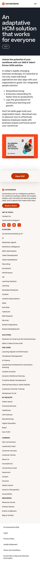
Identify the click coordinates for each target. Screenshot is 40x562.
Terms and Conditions (11, 550)
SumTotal (5, 307)
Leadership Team (9, 446)
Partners (5, 481)
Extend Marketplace (10, 329)
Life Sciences (7, 415)
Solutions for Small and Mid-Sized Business (19, 339)
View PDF (20, 176)
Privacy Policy (8, 539)
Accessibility (7, 494)
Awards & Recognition (10, 490)
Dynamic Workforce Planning (13, 376)
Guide (6, 47)
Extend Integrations (9, 325)
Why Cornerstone (9, 442)
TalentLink (6, 312)
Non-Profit (6, 432)
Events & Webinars (9, 511)
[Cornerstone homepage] (20, 190)
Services (5, 320)
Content (5, 294)
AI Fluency (6, 360)
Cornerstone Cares (9, 468)
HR (3, 277)
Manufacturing (8, 419)
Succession (6, 268)
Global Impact (7, 485)
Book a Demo (11, 206)
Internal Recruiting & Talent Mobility (16, 385)
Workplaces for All (9, 393)
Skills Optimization (9, 251)
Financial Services (9, 406)
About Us (5, 459)
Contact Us (6, 216)
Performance (7, 273)
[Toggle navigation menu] (34, 4)
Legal (5, 533)
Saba (4, 303)
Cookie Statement (10, 544)
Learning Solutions (9, 281)
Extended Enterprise (10, 290)
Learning (5, 286)
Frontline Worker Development (14, 380)
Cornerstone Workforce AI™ (12, 234)
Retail (4, 428)
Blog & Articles (8, 515)
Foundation (6, 464)
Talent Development (10, 255)
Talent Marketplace (9, 260)
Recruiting (6, 264)
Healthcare (6, 410)
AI (3, 238)
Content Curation (9, 372)
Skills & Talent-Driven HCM (12, 343)
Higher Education (9, 423)
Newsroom (6, 472)
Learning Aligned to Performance (15, 352)
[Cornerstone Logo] (10, 3)
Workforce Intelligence (11, 247)
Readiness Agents (9, 242)
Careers (5, 477)
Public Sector (7, 402)
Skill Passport (7, 316)
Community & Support (10, 220)
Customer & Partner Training (13, 389)
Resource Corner (8, 502)
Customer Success (9, 451)
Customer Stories (9, 455)
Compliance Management (12, 356)
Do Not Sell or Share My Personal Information (16, 557)
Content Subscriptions (11, 299)
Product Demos (8, 507)
